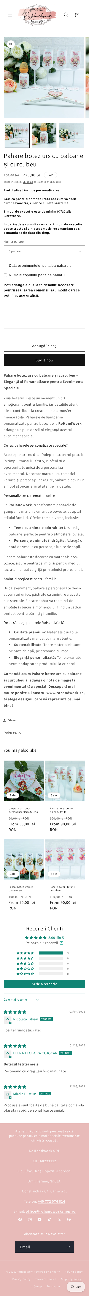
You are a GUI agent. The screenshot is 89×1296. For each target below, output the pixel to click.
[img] (15, 1012)
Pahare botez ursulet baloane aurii (21, 888)
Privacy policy (21, 1279)
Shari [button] (12, 720)
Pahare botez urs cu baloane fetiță (61, 810)
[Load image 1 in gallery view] (17, 135)
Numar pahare (14, 241)
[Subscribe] (68, 1247)
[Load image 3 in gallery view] (71, 135)
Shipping (28, 181)
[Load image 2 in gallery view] (44, 135)
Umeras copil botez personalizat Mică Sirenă (23, 810)
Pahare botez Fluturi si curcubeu (63, 888)
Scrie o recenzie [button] (44, 984)
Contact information (47, 1286)
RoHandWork (25, 1271)
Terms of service (45, 1279)
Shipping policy (71, 1279)
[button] (10, 15)
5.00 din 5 (56, 937)
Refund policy (74, 1271)
